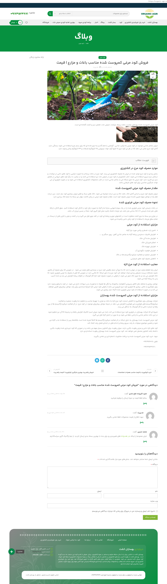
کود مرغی (81, 43)
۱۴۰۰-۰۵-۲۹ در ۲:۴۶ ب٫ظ (56, 394)
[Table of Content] (154, 161)
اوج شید (103, 575)
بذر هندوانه (125, 436)
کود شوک (62, 557)
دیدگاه (154, 464)
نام (156, 491)
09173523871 (19, 14)
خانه (87, 43)
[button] (11, 551)
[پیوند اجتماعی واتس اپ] (102, 360)
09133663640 (96, 575)
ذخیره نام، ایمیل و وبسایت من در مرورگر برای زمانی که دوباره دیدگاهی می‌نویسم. (123, 511)
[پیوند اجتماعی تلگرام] (97, 360)
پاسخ (145, 403)
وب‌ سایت (154, 501)
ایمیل (99, 491)
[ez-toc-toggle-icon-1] (152, 161)
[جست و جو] (50, 13)
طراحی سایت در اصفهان (134, 575)
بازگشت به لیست (102, 371)
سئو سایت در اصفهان (118, 575)
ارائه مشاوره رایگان (36, 57)
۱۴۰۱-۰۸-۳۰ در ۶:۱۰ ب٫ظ (55, 432)
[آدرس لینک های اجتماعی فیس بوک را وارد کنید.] (108, 360)
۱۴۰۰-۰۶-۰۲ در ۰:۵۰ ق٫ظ (56, 413)
